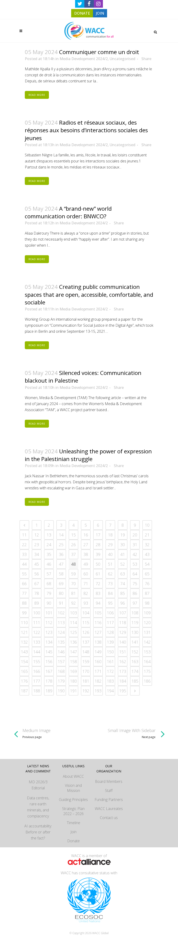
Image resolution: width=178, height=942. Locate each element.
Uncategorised (122, 58)
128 (110, 632)
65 (147, 574)
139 (110, 642)
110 (24, 622)
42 (135, 554)
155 (36, 661)
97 (135, 603)
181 (85, 681)
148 (85, 652)
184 (122, 681)
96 (122, 603)
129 (122, 632)
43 (147, 554)
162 (122, 661)
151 (122, 652)
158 (73, 661)
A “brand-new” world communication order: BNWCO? (68, 212)
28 (98, 544)
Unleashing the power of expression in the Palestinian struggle (88, 455)
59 (73, 574)
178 (48, 681)
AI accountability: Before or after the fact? (38, 832)
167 (48, 671)
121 (24, 632)
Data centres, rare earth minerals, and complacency (38, 807)
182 (98, 681)
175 (147, 671)
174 (134, 671)
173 (122, 671)
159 (85, 661)
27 (85, 544)
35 (49, 554)
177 (36, 681)
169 (73, 671)
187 (24, 691)
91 (61, 603)
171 (98, 671)
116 (98, 622)
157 (61, 661)
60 (85, 574)
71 (85, 583)
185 (134, 681)
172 (110, 671)
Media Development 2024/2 (84, 58)
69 (61, 583)
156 (48, 661)
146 (61, 652)
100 (36, 613)
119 (134, 622)
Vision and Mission (73, 788)
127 (98, 632)
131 (147, 632)
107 (122, 613)
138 (98, 642)
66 (24, 583)
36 (61, 554)
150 (110, 652)
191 (73, 691)
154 (24, 661)
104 (85, 613)
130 (134, 632)
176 (24, 681)
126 (85, 632)
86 (135, 593)
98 (147, 603)
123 (48, 632)
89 (36, 603)
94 (98, 603)
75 (135, 583)
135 (61, 642)
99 (24, 613)
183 (110, 681)
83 (98, 593)
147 (73, 652)
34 (36, 554)
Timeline (73, 822)
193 (98, 691)
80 (61, 593)
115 (85, 622)
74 (122, 583)
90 (49, 603)
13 (49, 535)
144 (36, 652)
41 (122, 554)
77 (24, 593)
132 (24, 642)
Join (73, 831)
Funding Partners (109, 799)
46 (49, 564)
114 (73, 622)
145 (48, 652)
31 (135, 544)
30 (122, 544)
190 (61, 691)
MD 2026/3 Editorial (38, 784)
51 (110, 564)
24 (49, 544)
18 (110, 535)
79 (49, 593)
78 (36, 593)
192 (85, 691)
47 (61, 564)
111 (36, 622)
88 (24, 603)
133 (36, 642)
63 (122, 574)
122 (36, 632)
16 (85, 535)
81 (73, 593)
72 (98, 583)
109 (147, 613)
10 (147, 525)
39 (98, 554)
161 (110, 661)
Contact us (109, 817)
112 (48, 622)
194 (110, 691)
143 (24, 652)
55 (24, 574)
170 (85, 671)
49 (85, 564)
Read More (37, 95)
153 (147, 652)
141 (134, 642)
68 (49, 583)
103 (73, 613)
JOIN (100, 13)
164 (147, 661)
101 (48, 613)
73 (110, 583)
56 (36, 574)
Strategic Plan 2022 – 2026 (73, 811)
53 (135, 564)
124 (61, 632)
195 (122, 691)
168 (61, 671)
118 (122, 622)
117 (110, 622)
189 (48, 691)
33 (24, 554)
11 (24, 535)
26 (73, 544)
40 (110, 554)
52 (122, 564)
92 (73, 603)
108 (134, 613)
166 (36, 671)
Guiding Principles (73, 799)
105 (98, 613)
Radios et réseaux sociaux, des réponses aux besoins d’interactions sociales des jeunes (86, 130)
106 (110, 613)
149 (98, 652)
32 (147, 544)
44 (24, 564)
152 (134, 652)
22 (24, 544)
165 (24, 671)
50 (98, 564)
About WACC (73, 776)
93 (85, 603)
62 (110, 574)
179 (61, 681)
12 (36, 535)
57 (49, 574)
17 (98, 535)
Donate (73, 840)
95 (110, 603)
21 (147, 535)
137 (85, 642)
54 (147, 564)
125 (73, 632)
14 (61, 535)
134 (48, 642)
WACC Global (100, 933)
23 (36, 544)
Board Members (108, 781)
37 (73, 554)
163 (134, 661)
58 (61, 574)
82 (85, 593)
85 (122, 593)
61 (98, 574)
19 (122, 535)
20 (135, 535)
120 (147, 622)
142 (147, 642)
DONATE (82, 13)
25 (61, 544)
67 (36, 583)
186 (147, 681)
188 (36, 691)
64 (135, 574)
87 (147, 593)
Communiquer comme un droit (99, 52)
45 (36, 564)
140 (122, 642)
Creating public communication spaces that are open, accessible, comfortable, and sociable (89, 294)
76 (147, 583)
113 (61, 622)
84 (110, 593)
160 (98, 661)
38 (85, 554)
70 (73, 583)
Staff (109, 790)
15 (73, 535)
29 (110, 544)
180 (73, 681)
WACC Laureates (109, 808)
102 (61, 613)
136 (73, 642)
